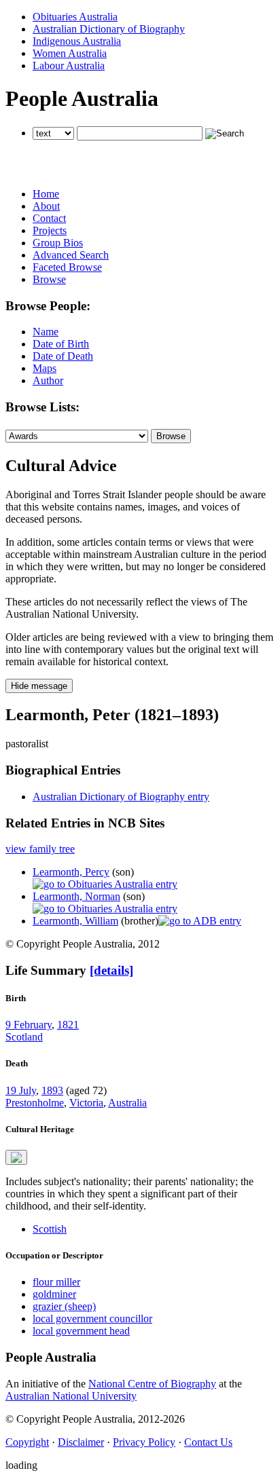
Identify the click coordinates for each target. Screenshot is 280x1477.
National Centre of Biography (152, 1383)
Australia (127, 1102)
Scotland (24, 1037)
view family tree (40, 849)
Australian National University (71, 1396)
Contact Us (208, 1442)
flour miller (56, 1282)
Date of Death (63, 356)
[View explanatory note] (16, 1157)
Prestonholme (34, 1102)
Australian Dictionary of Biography (109, 29)
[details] (111, 970)
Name (45, 331)
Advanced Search (71, 255)
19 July (20, 1090)
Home (46, 194)
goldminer (54, 1294)
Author (48, 380)
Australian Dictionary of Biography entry (121, 796)
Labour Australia (69, 65)
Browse (49, 279)
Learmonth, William (75, 921)
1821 (68, 1024)
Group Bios (58, 242)
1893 (52, 1090)
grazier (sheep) (64, 1306)
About (46, 206)
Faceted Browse (67, 267)
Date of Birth (61, 344)
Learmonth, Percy (71, 872)
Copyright (27, 1442)
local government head (81, 1330)
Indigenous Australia (77, 41)
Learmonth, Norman (76, 896)
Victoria (86, 1102)
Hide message (39, 686)
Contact (49, 218)
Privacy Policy (144, 1442)
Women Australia (70, 53)
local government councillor (92, 1318)
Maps (44, 368)
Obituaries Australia (75, 16)
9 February (28, 1024)
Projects (50, 230)
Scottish (50, 1229)
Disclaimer (81, 1442)
